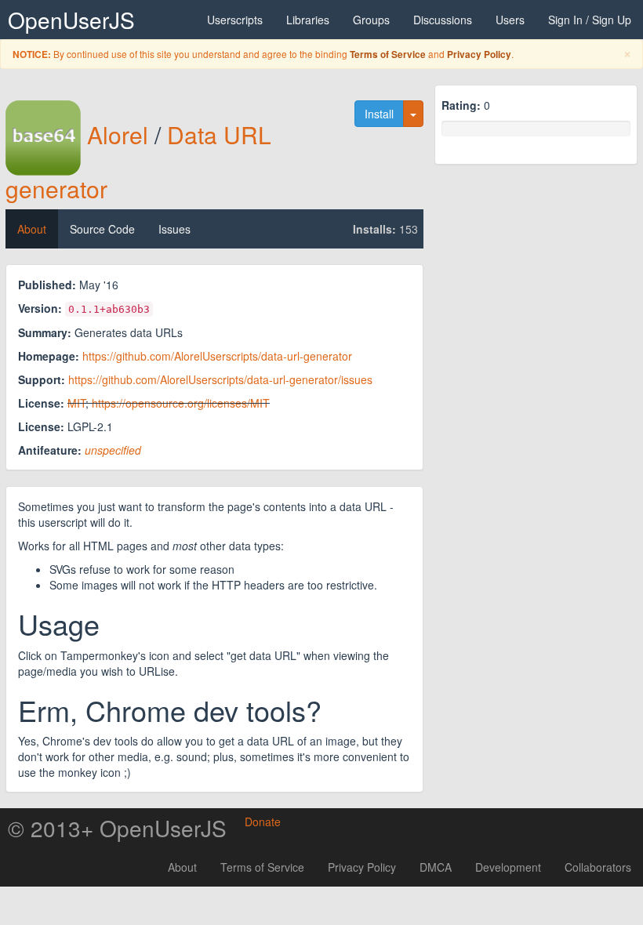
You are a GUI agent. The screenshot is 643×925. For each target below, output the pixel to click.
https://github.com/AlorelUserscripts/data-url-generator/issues (220, 379)
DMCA (436, 867)
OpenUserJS (71, 19)
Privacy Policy (479, 54)
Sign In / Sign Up (589, 19)
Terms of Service (388, 54)
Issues (174, 229)
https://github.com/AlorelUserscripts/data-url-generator (217, 356)
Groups (371, 19)
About (31, 229)
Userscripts (235, 19)
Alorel (117, 134)
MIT (76, 403)
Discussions (442, 19)
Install (379, 114)
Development (508, 867)
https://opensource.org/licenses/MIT (181, 403)
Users (510, 19)
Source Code (102, 229)
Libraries (307, 19)
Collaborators (598, 867)
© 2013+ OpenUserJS (117, 827)
